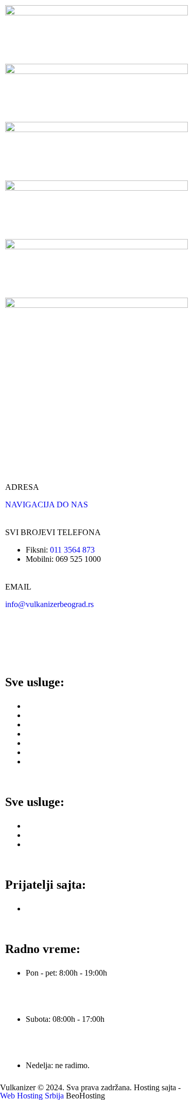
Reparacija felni (51, 844)
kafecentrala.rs (49, 908)
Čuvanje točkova (53, 761)
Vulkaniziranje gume (59, 743)
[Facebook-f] (18, 640)
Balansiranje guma (56, 724)
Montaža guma (50, 715)
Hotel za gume (49, 752)
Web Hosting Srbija (33, 1095)
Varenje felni (46, 835)
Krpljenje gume (51, 733)
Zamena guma (49, 706)
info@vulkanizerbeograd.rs (49, 604)
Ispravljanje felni (53, 825)
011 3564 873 (72, 549)
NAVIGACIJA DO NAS (46, 504)
